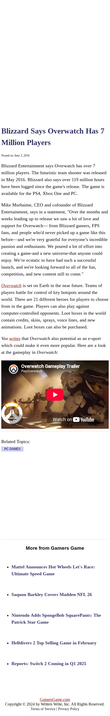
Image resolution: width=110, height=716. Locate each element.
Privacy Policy (68, 709)
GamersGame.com (55, 699)
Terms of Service (43, 709)
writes (14, 338)
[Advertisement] (55, 58)
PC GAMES (12, 449)
